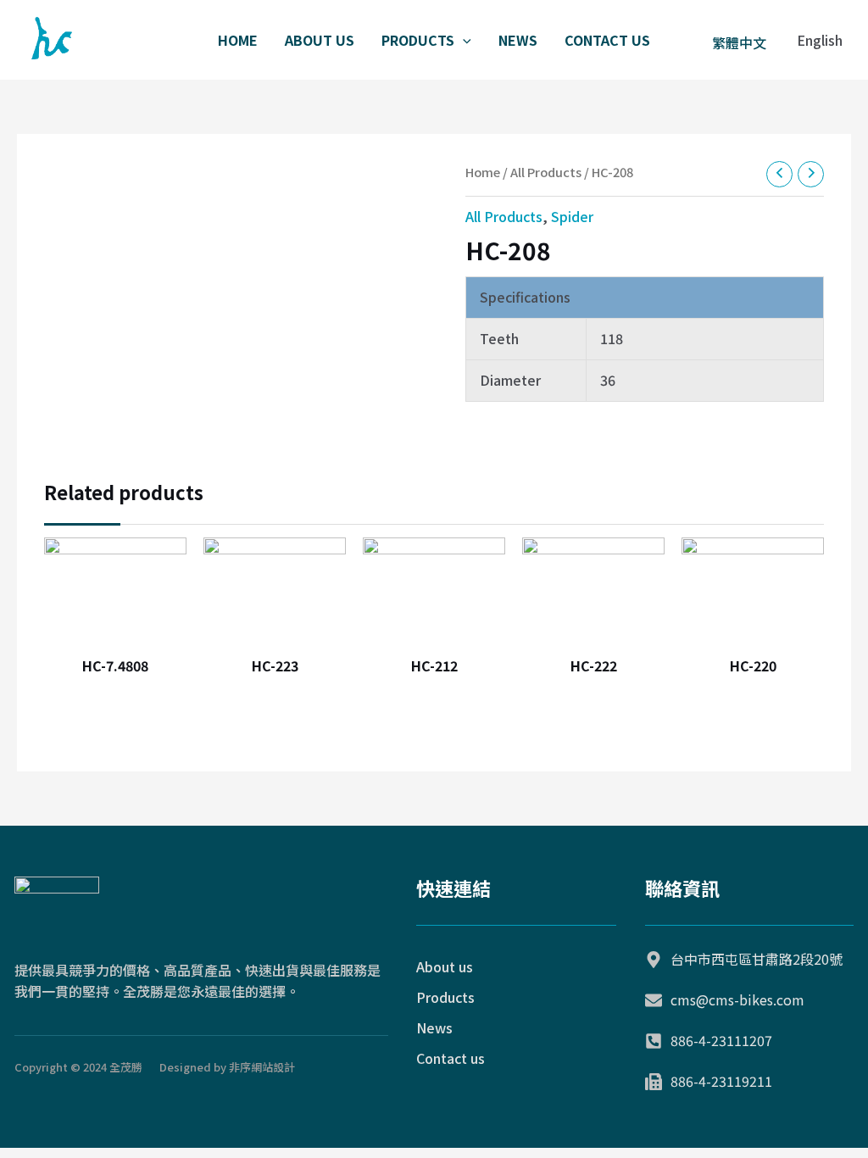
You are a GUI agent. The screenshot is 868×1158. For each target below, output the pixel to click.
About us (319, 40)
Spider (572, 216)
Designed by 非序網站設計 (227, 1067)
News (517, 40)
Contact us (607, 40)
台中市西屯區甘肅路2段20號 (756, 959)
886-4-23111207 (721, 1040)
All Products (545, 172)
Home (238, 40)
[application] (462, 40)
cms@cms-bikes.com (737, 999)
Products (417, 40)
